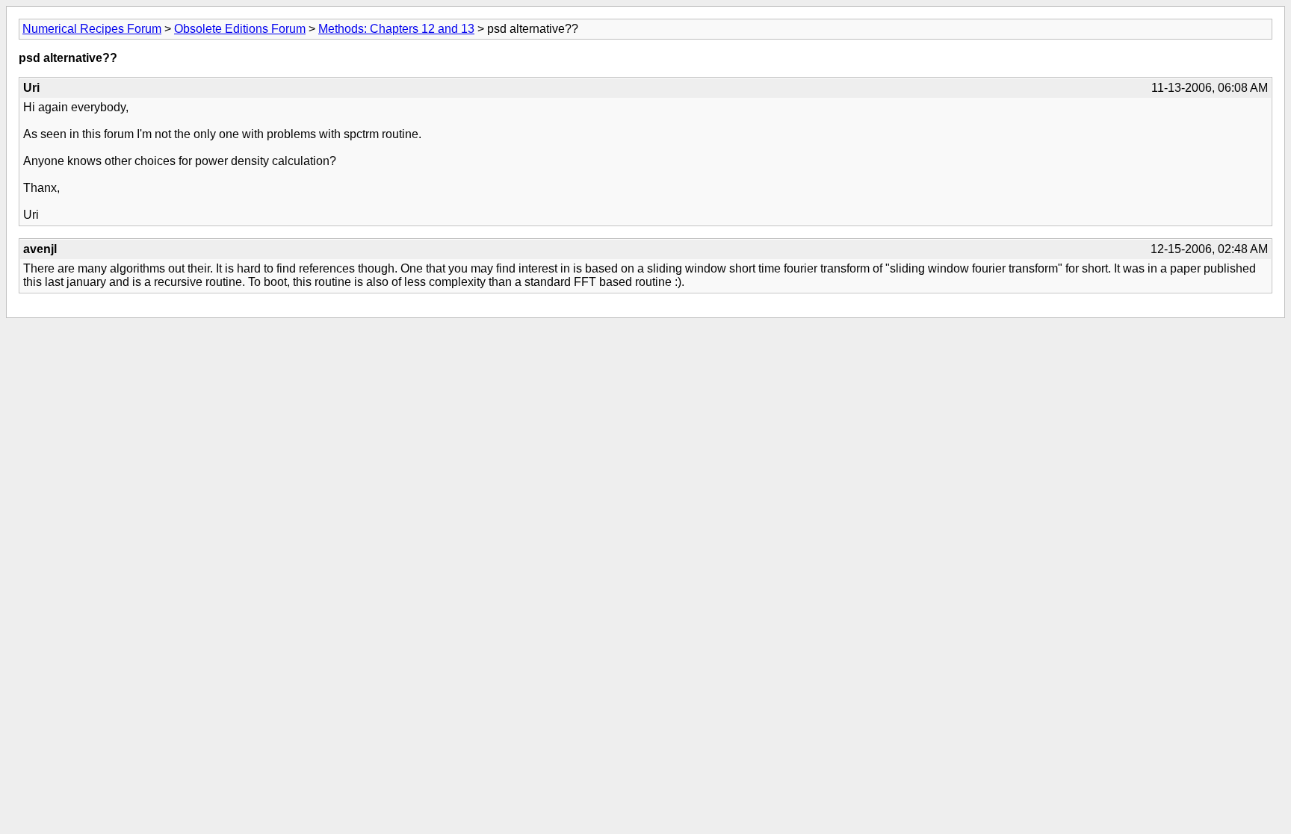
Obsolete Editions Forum (240, 28)
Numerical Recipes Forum (91, 28)
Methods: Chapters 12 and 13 (396, 28)
